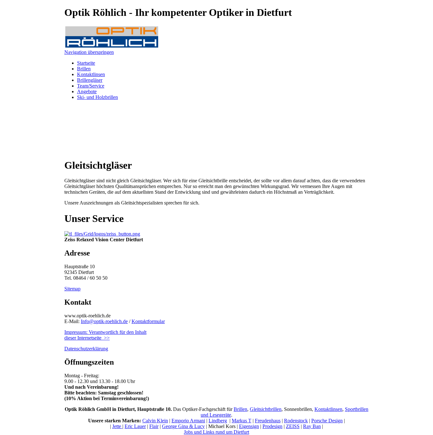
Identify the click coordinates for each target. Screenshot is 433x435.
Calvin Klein (155, 420)
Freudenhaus (268, 420)
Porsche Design (327, 420)
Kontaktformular (148, 321)
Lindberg (218, 420)
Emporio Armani (188, 420)
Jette (117, 426)
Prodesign (272, 426)
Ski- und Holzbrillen (97, 97)
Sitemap (72, 288)
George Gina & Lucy (183, 426)
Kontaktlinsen (91, 74)
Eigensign (249, 426)
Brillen (84, 68)
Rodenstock (296, 420)
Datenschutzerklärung (86, 348)
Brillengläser (89, 80)
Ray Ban (312, 426)
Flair (153, 426)
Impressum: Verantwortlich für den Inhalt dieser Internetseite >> (105, 335)
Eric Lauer (135, 426)
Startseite (86, 63)
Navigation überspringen (89, 52)
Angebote (87, 91)
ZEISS (293, 426)
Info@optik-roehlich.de (104, 321)
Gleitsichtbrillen (265, 409)
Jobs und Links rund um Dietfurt (216, 432)
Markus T (241, 420)
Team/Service (90, 85)
